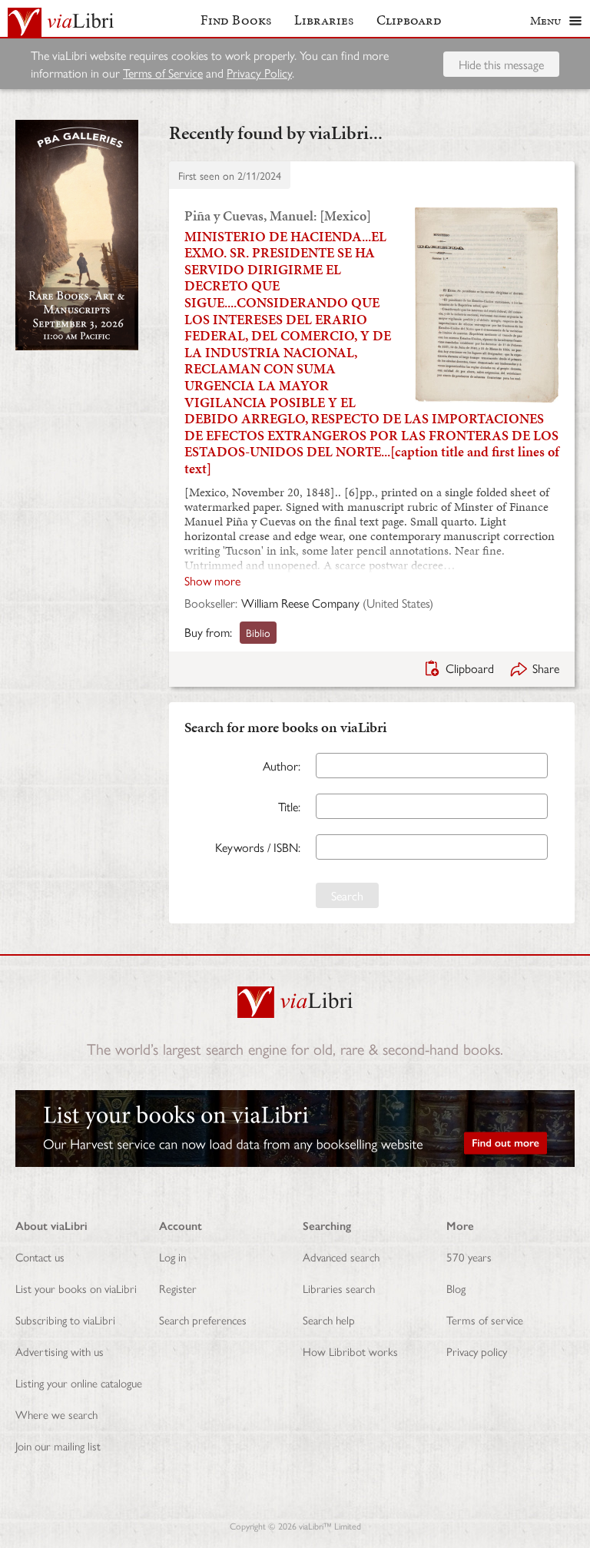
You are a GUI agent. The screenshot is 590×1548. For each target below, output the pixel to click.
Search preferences (203, 1319)
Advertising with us (59, 1351)
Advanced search (341, 1256)
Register (178, 1288)
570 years (469, 1256)
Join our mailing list (58, 1445)
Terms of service (484, 1319)
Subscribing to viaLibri (65, 1319)
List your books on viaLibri (76, 1288)
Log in (172, 1256)
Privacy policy (476, 1351)
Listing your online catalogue (78, 1382)
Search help (329, 1319)
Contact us (40, 1256)
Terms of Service (163, 72)
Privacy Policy (259, 72)
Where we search (56, 1414)
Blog (456, 1288)
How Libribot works (350, 1351)
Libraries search (339, 1288)
